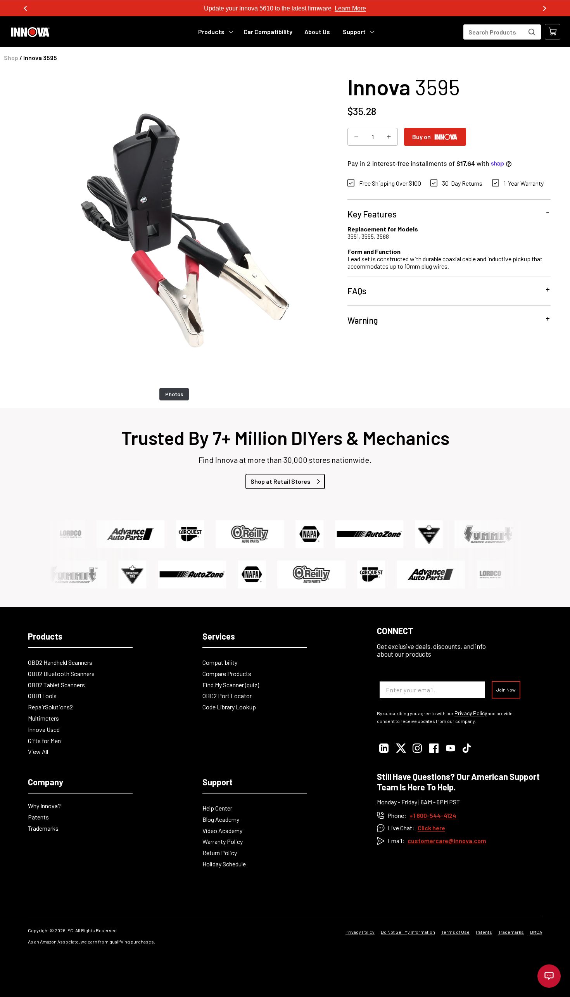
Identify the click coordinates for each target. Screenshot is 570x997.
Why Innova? (44, 805)
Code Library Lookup (229, 707)
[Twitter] (400, 748)
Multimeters (43, 718)
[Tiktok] (467, 748)
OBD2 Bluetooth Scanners (61, 673)
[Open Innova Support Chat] (549, 976)
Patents (38, 817)
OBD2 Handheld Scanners (60, 662)
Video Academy (222, 830)
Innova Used (44, 729)
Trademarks (43, 828)
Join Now (506, 689)
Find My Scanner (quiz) (230, 684)
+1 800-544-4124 (432, 815)
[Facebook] (433, 748)
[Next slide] (544, 8)
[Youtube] (450, 748)
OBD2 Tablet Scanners (56, 684)
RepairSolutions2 (50, 707)
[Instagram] (417, 748)
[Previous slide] (25, 8)
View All (38, 751)
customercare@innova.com (447, 840)
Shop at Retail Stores (280, 481)
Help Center (217, 808)
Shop (11, 57)
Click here (431, 827)
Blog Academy (220, 819)
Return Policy (219, 852)
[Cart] (552, 31)
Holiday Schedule (224, 864)
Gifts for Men (44, 740)
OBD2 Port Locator (227, 695)
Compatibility (219, 662)
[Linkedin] (383, 748)
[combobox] (502, 32)
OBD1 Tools (42, 695)
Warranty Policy (222, 841)
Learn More (350, 8)
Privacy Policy (470, 713)
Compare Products (226, 673)
